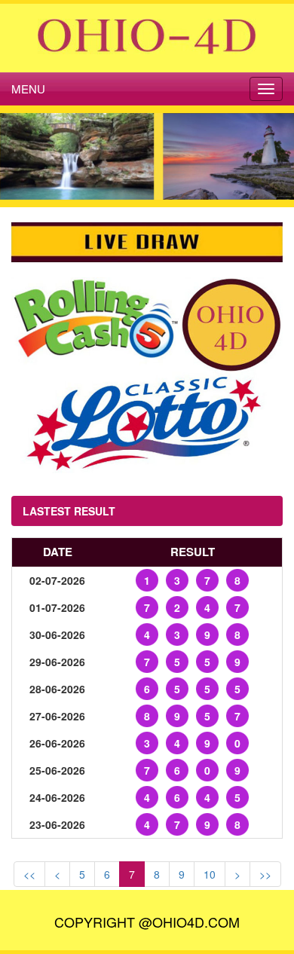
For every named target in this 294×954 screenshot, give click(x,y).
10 (210, 874)
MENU (28, 88)
